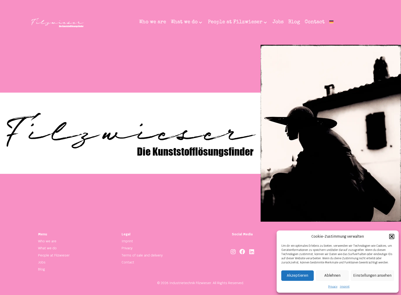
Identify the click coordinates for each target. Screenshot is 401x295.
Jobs (41, 262)
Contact (128, 262)
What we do (47, 248)
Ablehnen (332, 275)
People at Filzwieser (54, 255)
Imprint (344, 287)
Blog (41, 269)
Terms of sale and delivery (142, 255)
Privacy (332, 287)
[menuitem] (331, 22)
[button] (391, 236)
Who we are (47, 241)
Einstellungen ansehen (372, 275)
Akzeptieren (297, 275)
